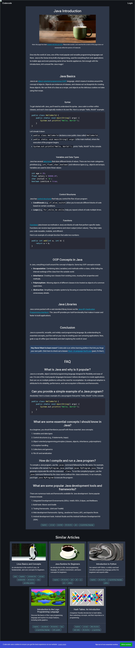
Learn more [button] (62, 644)
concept (52, 525)
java (76, 525)
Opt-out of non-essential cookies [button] (106, 644)
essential (59, 525)
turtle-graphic (56, 630)
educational (44, 626)
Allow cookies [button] (126, 644)
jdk (77, 579)
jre (81, 579)
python (106, 583)
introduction (68, 525)
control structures (44, 199)
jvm (64, 583)
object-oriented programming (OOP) (52, 81)
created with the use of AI (54, 44)
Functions (34, 225)
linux (38, 579)
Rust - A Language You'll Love (79, 351)
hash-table (77, 630)
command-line (32, 576)
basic (15, 576)
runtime (70, 583)
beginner (44, 525)
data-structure (94, 626)
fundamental (21, 579)
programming (96, 630)
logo (61, 626)
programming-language (86, 525)
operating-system (29, 583)
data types (47, 161)
